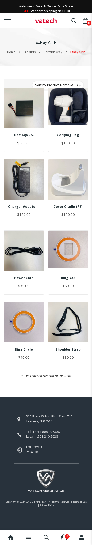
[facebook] (28, 452)
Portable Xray (53, 52)
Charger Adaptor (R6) (24, 206)
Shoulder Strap (68, 349)
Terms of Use (80, 501)
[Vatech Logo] (46, 21)
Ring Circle (24, 349)
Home (11, 52)
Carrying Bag (68, 135)
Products (30, 52)
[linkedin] (32, 452)
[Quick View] (32, 123)
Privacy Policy (47, 505)
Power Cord (23, 278)
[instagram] (37, 452)
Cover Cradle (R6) (68, 206)
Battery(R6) (24, 135)
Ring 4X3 (68, 278)
